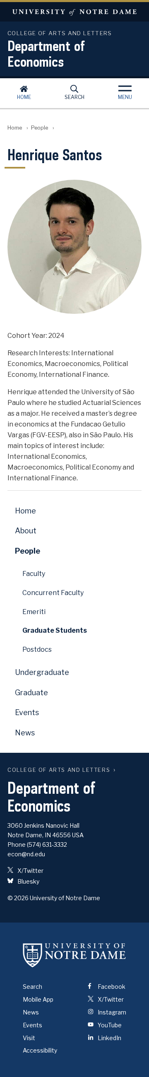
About (25, 530)
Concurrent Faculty (53, 593)
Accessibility (40, 1050)
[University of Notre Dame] (74, 954)
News (25, 732)
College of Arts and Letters (58, 770)
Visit (29, 1037)
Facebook (110, 986)
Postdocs (37, 649)
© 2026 (18, 897)
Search (74, 97)
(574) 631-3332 (47, 844)
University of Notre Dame (74, 12)
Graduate (31, 692)
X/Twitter (29, 870)
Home (24, 97)
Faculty (33, 574)
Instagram (111, 1012)
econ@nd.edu (26, 854)
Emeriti (34, 612)
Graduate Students (54, 630)
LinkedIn (108, 1037)
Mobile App (38, 999)
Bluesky (27, 881)
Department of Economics (46, 53)
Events (27, 712)
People (39, 128)
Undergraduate (42, 672)
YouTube (109, 1025)
